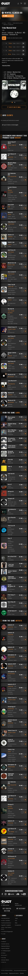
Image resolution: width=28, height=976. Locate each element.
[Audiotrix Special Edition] (4, 723)
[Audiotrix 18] (4, 638)
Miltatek (9, 294)
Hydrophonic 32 (12, 655)
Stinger (9, 281)
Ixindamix (5, 34)
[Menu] (25, 3)
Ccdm (15, 195)
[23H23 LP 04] (4, 755)
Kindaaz (9, 761)
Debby (10, 688)
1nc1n (10, 277)
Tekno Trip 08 (11, 284)
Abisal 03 (10, 212)
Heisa (9, 199)
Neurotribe (10, 863)
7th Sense (11, 195)
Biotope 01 (10, 804)
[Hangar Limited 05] (4, 355)
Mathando (12, 505)
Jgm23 (13, 216)
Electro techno (11, 636)
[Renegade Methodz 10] (4, 453)
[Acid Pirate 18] (4, 254)
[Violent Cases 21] (4, 700)
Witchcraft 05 (11, 374)
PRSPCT (10, 244)
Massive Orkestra (11, 292)
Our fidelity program (5, 950)
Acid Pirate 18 (11, 250)
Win (8, 607)
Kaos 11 (10, 538)
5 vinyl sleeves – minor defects (12, 446)
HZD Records (11, 858)
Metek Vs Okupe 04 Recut (12, 163)
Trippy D (14, 605)
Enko (13, 197)
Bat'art (10, 811)
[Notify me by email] (4, 38)
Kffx (8, 505)
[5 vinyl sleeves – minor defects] (4, 446)
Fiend (13, 277)
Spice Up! (10, 459)
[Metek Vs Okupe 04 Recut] (4, 166)
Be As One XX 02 (12, 556)
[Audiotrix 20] (4, 649)
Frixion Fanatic (11, 813)
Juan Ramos (11, 589)
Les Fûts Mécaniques (12, 318)
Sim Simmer (10, 694)
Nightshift (11, 434)
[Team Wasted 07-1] (4, 385)
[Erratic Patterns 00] (4, 194)
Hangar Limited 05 (12, 353)
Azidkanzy (11, 541)
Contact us (3, 962)
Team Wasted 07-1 (12, 381)
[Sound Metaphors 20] (4, 588)
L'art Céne (15, 181)
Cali (13, 755)
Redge (13, 761)
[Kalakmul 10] (4, 877)
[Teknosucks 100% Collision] (4, 579)
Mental (9, 193)
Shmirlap (15, 323)
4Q (9, 878)
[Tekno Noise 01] (4, 226)
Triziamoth (10, 406)
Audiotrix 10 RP (12, 664)
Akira (10, 246)
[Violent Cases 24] (4, 733)
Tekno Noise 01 (12, 222)
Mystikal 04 (11, 309)
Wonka (11, 607)
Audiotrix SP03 (12, 837)
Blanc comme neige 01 (11, 417)
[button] (13, 102)
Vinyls (16, 918)
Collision (10, 32)
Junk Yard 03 (11, 473)
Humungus (10, 503)
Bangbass (11, 316)
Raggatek (15, 355)
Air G (10, 341)
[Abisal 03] (4, 215)
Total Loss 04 (11, 525)
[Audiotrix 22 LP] (4, 689)
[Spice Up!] (4, 461)
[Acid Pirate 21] (4, 342)
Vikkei (14, 218)
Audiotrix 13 (11, 625)
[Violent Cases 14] (4, 330)
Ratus (9, 259)
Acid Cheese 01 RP (12, 154)
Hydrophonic (11, 657)
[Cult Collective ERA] (4, 178)
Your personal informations (20, 970)
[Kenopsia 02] (4, 502)
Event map (3, 957)
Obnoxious (10, 389)
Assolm (10, 755)
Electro (9, 675)
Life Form (10, 591)
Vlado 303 (10, 534)
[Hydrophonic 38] (4, 767)
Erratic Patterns (10, 191)
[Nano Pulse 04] (4, 604)
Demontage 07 (11, 706)
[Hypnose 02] (4, 395)
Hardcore (15, 244)
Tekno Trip (11, 286)
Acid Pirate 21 (11, 336)
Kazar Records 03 (12, 518)
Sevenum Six (13, 34)
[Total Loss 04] (4, 530)
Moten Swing (10, 643)
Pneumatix (10, 714)
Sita (8, 552)
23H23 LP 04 (11, 749)
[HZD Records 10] (4, 862)
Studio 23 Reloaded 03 (11, 740)
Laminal (14, 227)
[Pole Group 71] (4, 596)
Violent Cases (12, 329)
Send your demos (5, 959)
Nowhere (10, 236)
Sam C (10, 605)
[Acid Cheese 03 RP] (4, 831)
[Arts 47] (4, 486)
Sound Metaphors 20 (11, 585)
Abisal (9, 214)
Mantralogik (10, 321)
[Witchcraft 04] (4, 403)
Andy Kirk (11, 638)
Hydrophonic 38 (12, 764)
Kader (11, 279)
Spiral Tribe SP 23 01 (12, 142)
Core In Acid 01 (12, 272)
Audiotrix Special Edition (12, 720)
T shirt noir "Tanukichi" (11, 565)
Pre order (3, 933)
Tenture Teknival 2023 (12, 571)
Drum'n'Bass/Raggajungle (7, 931)
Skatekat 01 (11, 849)
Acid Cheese (11, 831)
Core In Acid (11, 274)
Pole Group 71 (11, 595)
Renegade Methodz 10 (11, 452)
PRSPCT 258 (11, 242)
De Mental (18, 32)
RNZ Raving (10, 229)
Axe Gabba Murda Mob (11, 304)
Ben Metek (11, 167)
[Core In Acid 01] (4, 276)
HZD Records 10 (12, 856)
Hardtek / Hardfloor (5, 920)
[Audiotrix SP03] (4, 841)
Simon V (9, 867)
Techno (9, 454)
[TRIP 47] (4, 468)
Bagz (10, 677)
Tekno (15, 627)
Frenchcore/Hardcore (6, 922)
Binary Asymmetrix (13, 288)
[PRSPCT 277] (4, 301)
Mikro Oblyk (10, 323)
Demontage (11, 708)
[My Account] (18, 3)
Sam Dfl (9, 480)
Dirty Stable (10, 479)
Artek (10, 387)
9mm (9, 206)
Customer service (5, 943)
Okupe (9, 166)
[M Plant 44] (4, 493)
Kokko (14, 815)
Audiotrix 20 (11, 647)
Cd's (16, 920)
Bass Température (12, 343)
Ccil (8, 880)
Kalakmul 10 (11, 871)
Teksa (10, 268)
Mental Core (11, 264)
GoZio (13, 368)
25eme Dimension (13, 753)
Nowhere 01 (11, 234)
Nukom (15, 279)
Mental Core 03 (12, 263)
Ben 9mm (11, 208)
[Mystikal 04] (4, 316)
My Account (21, 908)
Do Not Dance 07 (12, 611)
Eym (16, 197)
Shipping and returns (14, 973)
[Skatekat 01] (4, 851)
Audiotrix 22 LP (12, 684)
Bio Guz (10, 227)
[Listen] (23, 43)
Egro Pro (9, 543)
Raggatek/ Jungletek (6, 925)
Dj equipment (18, 925)
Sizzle (9, 370)
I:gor (9, 279)
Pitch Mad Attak (11, 257)
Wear (16, 922)
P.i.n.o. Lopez (10, 532)
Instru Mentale (11, 290)
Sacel (9, 551)
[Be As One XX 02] (4, 558)
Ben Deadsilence (11, 678)
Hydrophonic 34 (12, 671)
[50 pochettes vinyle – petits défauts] (4, 440)
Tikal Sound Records (11, 311)
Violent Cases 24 (12, 730)
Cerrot (10, 470)
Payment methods (5, 948)
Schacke (13, 551)
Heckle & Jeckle (12, 255)
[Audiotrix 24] (4, 823)
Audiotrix (10, 157)
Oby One (10, 883)
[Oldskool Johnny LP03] (4, 425)
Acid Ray (10, 531)
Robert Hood (11, 495)
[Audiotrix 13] (4, 627)
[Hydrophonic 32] (4, 657)
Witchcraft (11, 376)
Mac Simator (11, 319)
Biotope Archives (10, 807)
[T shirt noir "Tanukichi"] (4, 565)
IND (24, 32)
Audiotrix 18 (11, 632)
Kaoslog (13, 199)
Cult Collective (12, 176)
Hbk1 (10, 216)
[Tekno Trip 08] (4, 289)
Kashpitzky (11, 559)
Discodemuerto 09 (12, 510)
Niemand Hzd (11, 817)
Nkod (15, 882)
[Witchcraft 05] (4, 375)
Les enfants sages (13, 396)
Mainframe (10, 218)
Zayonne (10, 169)
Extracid (9, 368)
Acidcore (10, 253)
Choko (13, 366)
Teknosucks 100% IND (11, 774)
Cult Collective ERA (12, 174)
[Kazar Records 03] (4, 520)
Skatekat (10, 850)
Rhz (14, 238)
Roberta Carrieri (11, 690)
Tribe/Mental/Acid (9, 27)
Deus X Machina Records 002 (12, 430)
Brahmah (14, 387)
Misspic (10, 404)
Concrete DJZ (12, 455)
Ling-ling (14, 712)
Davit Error (11, 513)
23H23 (9, 751)
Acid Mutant (11, 529)
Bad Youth (11, 502)
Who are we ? (4, 955)
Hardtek (12, 206)
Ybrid (10, 522)
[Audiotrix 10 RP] (4, 666)
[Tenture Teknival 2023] (4, 571)
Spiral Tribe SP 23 (12, 146)
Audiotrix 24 (11, 821)
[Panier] (21, 3)
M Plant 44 (11, 491)
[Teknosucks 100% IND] (4, 776)
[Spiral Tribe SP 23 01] (4, 146)
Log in (16, 124)
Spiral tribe (11, 150)
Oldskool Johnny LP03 (12, 424)
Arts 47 (10, 484)
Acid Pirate (11, 252)
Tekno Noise (11, 224)
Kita (14, 479)
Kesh (9, 882)
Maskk (15, 660)
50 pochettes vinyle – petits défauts (11, 440)
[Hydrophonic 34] (4, 676)
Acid (9, 475)
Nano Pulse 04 (11, 602)
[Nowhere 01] (4, 237)
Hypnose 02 (11, 392)
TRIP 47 (10, 466)
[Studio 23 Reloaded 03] (4, 743)
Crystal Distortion (12, 744)
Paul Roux (11, 487)
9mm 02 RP (11, 204)
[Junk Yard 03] (4, 477)
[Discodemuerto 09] (4, 512)
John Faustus (12, 357)
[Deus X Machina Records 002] (4, 432)
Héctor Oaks (10, 545)
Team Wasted (11, 383)
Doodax (10, 238)
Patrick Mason (11, 549)
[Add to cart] (25, 147)
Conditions (3, 941)
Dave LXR (11, 710)
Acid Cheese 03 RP (12, 829)
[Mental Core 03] (4, 265)
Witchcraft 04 (11, 400)
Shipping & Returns (5, 946)
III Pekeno (10, 547)
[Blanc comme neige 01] (4, 418)
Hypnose (10, 394)
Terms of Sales (4, 973)
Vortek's (13, 259)
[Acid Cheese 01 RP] (4, 156)
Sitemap (22, 973)
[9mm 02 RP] (4, 207)
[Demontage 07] (4, 711)
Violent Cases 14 (12, 327)
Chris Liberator (12, 477)
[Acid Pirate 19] (4, 366)
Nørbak (10, 598)
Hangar (10, 355)
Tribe (3, 30)
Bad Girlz (11, 841)
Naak (12, 882)
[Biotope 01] (4, 811)
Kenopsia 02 (11, 498)
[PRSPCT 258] (4, 244)
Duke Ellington (11, 639)
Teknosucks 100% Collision (12, 577)
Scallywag (10, 692)
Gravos (9, 759)
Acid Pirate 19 (11, 361)
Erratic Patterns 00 (12, 187)
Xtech (15, 167)
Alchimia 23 (14, 878)
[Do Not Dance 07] (4, 612)
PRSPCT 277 (11, 298)
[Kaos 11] (4, 545)
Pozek (13, 614)
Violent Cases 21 (12, 697)
